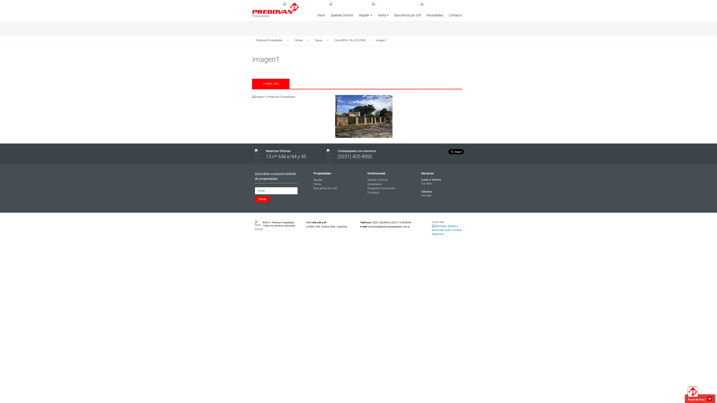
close (709, 398)
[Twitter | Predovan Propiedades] (349, 4)
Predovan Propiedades (269, 40)
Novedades (434, 15)
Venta (382, 15)
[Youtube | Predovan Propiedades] (441, 4)
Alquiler (364, 15)
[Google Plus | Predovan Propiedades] (395, 4)
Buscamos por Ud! (407, 15)
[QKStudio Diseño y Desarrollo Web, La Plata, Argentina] (447, 230)
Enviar (262, 199)
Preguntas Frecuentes (381, 188)
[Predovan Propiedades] (275, 13)
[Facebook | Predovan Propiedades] (305, 4)
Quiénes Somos (342, 15)
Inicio (321, 15)
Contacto (455, 15)
